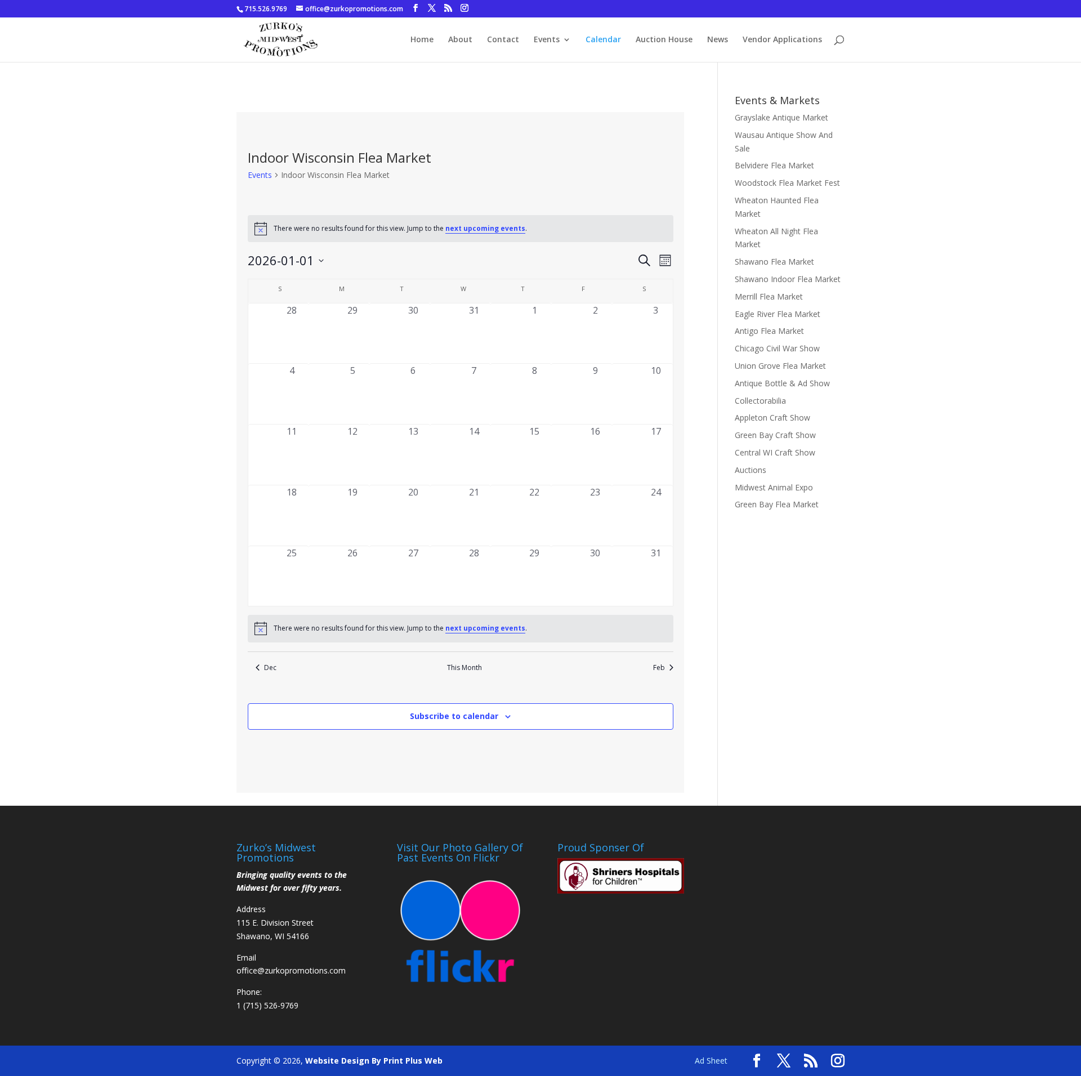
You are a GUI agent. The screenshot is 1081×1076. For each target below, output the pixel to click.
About (460, 39)
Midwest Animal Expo (774, 487)
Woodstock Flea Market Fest (787, 182)
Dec (270, 667)
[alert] (460, 228)
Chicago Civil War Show (777, 348)
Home (422, 39)
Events (547, 39)
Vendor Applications (782, 39)
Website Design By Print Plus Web (374, 1060)
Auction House (664, 39)
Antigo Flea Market (769, 330)
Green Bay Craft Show (775, 435)
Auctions (750, 470)
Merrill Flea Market (769, 296)
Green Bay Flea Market (777, 504)
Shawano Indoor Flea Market (788, 279)
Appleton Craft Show (772, 417)
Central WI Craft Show (775, 452)
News (717, 39)
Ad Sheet (711, 1060)
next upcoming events (485, 228)
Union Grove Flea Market (780, 365)
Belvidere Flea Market (774, 165)
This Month (464, 667)
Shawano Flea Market (774, 261)
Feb (659, 667)
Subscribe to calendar (454, 716)
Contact (503, 39)
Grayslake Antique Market (781, 117)
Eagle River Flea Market (777, 314)
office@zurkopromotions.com (291, 970)
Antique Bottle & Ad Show (782, 383)
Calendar (603, 39)
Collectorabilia (760, 400)
